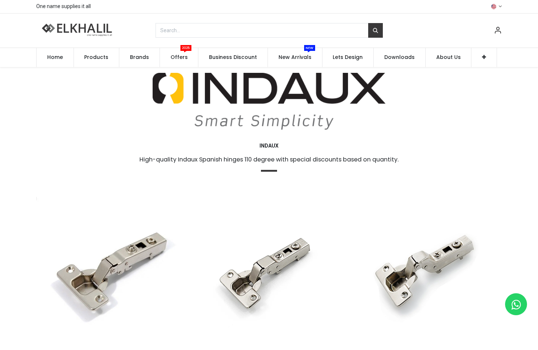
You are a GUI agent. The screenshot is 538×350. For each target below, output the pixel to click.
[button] (484, 57)
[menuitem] (55, 57)
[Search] (375, 30)
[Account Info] (498, 31)
